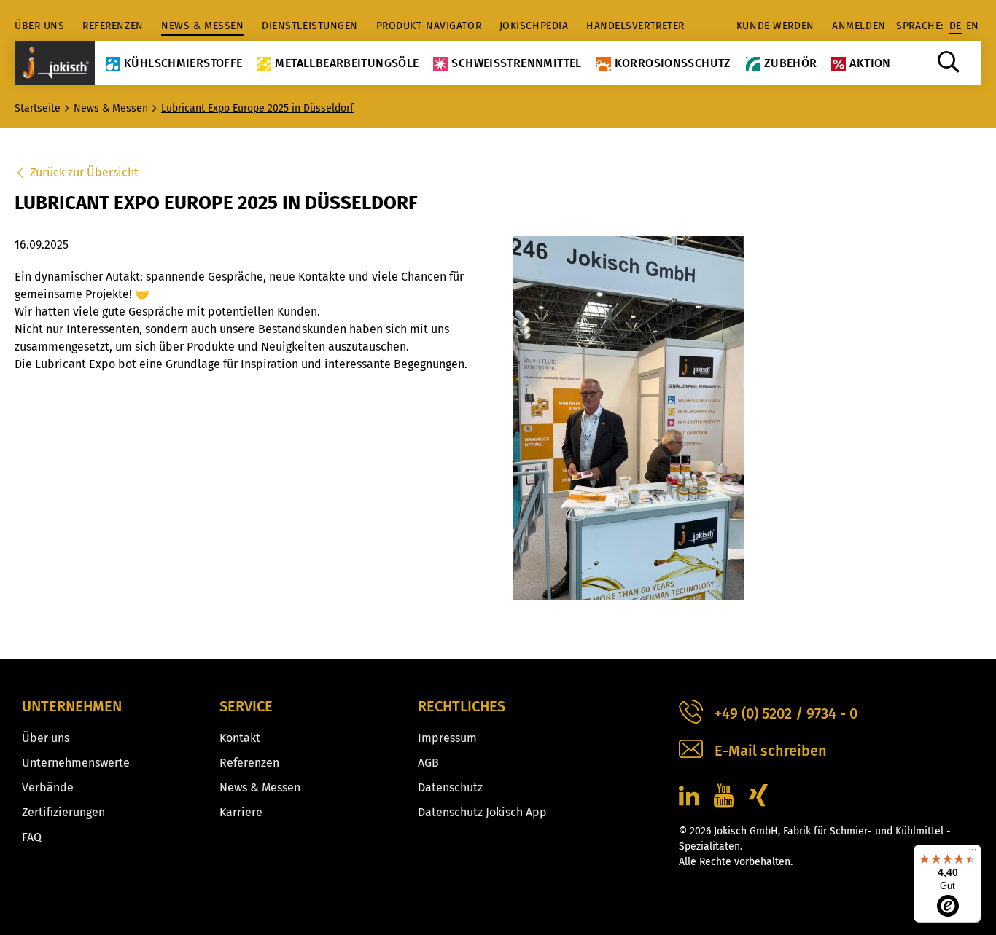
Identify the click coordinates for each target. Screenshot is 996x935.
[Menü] (972, 853)
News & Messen (202, 26)
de (955, 26)
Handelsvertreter (635, 26)
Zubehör (790, 63)
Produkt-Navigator (429, 26)
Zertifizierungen (63, 812)
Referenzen (113, 26)
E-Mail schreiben (771, 750)
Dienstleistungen (310, 26)
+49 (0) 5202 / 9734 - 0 (786, 713)
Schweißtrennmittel (516, 63)
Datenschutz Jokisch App (482, 812)
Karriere (240, 812)
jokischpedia (534, 26)
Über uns (39, 26)
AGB (428, 763)
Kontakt (239, 738)
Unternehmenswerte (76, 763)
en (972, 26)
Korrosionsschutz (673, 63)
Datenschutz (450, 787)
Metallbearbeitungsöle (347, 63)
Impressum (447, 738)
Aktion (869, 63)
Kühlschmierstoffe (183, 63)
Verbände (48, 787)
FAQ (32, 837)
